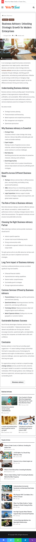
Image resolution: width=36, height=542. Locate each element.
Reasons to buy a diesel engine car (23, 461)
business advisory (6, 70)
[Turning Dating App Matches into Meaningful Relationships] (7, 522)
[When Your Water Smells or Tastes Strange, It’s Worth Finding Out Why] (7, 505)
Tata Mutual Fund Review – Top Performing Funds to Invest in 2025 (26, 428)
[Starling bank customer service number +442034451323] (9, 400)
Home (4, 15)
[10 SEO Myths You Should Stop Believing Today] (7, 455)
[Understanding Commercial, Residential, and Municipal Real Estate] (7, 488)
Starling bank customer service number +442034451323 (8, 408)
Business (9, 15)
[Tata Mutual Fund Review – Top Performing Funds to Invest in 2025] (27, 420)
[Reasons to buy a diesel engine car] (7, 463)
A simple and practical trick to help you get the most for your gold (9, 428)
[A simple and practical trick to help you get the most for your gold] (9, 420)
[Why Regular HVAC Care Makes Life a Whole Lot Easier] (7, 497)
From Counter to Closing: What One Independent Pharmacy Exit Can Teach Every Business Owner (25, 400)
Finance (11, 19)
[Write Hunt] (12, 7)
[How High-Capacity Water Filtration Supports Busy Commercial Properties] (7, 514)
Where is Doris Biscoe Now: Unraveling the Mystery (17, 470)
